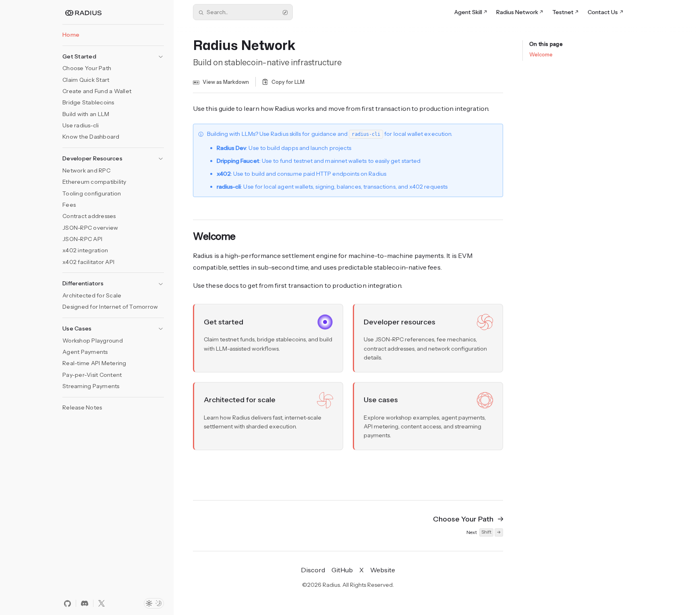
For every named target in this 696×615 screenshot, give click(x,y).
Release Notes (82, 407)
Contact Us (603, 12)
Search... (217, 12)
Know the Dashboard (91, 136)
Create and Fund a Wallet (96, 91)
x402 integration (85, 250)
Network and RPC (86, 170)
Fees (69, 204)
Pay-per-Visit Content (92, 374)
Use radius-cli (80, 125)
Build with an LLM (85, 114)
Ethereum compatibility (94, 181)
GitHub (342, 570)
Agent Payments (85, 351)
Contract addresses (89, 216)
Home (70, 34)
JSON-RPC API (82, 239)
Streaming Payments (91, 386)
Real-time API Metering (94, 363)
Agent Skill (468, 12)
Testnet (563, 12)
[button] (113, 54)
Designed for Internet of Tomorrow (110, 306)
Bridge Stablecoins (88, 102)
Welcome (541, 54)
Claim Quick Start (85, 79)
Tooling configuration (91, 193)
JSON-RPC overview (90, 227)
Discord (313, 570)
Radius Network (517, 12)
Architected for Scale (91, 295)
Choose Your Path (86, 68)
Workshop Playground (92, 340)
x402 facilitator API (88, 262)
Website (382, 570)
